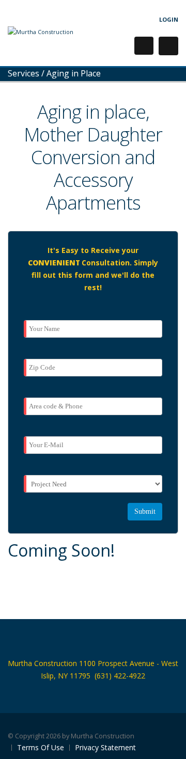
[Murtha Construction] (40, 31)
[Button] (168, 46)
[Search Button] (143, 46)
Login (168, 19)
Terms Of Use (40, 747)
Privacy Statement (105, 747)
